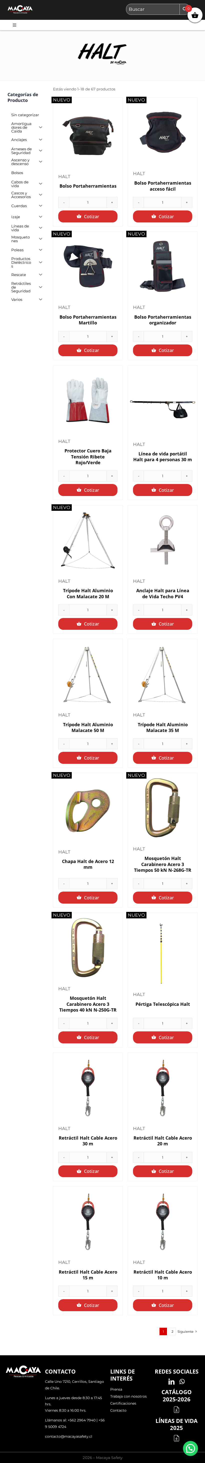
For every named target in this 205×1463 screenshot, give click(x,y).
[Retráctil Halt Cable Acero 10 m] (162, 1221)
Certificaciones (123, 1403)
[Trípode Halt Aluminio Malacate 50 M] (87, 673)
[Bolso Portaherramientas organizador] (162, 266)
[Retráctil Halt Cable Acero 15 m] (87, 1221)
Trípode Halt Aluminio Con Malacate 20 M (88, 593)
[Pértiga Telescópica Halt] (162, 953)
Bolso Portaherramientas (88, 186)
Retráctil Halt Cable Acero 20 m (163, 1141)
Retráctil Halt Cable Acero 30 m (88, 1141)
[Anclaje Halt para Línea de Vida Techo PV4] (162, 540)
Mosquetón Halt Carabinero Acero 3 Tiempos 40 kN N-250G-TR (87, 1004)
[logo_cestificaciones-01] (20, 7)
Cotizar (91, 216)
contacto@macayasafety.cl (68, 1436)
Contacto (118, 1410)
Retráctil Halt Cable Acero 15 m (88, 1275)
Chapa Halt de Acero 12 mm (88, 864)
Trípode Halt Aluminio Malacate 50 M (88, 727)
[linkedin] (171, 1382)
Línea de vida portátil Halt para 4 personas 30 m (162, 456)
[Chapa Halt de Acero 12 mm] (87, 810)
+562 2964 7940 (82, 1420)
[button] (190, 1448)
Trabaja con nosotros (128, 1396)
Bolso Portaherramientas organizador (162, 320)
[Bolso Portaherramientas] (87, 135)
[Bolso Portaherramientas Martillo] (87, 266)
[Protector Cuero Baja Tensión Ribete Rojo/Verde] (87, 400)
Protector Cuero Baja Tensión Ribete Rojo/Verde (88, 456)
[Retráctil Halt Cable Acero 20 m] (162, 1087)
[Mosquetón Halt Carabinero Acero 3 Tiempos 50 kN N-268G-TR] (162, 807)
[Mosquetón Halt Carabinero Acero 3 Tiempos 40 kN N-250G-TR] (87, 947)
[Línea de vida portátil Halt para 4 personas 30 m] (162, 403)
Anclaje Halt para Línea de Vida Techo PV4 (162, 593)
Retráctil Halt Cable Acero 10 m (163, 1275)
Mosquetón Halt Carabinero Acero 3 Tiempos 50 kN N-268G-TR (162, 864)
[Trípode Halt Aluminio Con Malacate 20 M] (87, 540)
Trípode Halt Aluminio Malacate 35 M (163, 727)
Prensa (116, 1389)
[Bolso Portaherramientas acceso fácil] (162, 132)
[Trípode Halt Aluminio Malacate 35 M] (162, 673)
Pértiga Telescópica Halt (163, 1004)
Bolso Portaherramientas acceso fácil (162, 186)
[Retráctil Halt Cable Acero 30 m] (87, 1087)
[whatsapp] (182, 1382)
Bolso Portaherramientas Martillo (88, 320)
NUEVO (61, 100)
